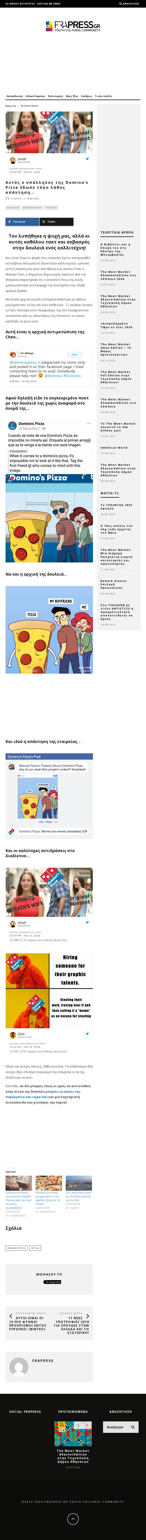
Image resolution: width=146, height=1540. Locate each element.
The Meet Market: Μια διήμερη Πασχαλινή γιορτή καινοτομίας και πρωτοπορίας (117, 557)
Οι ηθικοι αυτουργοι (20, 3)
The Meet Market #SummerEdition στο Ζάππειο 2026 (118, 275)
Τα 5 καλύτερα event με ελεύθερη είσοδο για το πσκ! (78, 1196)
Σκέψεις (86, 96)
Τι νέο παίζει (103, 96)
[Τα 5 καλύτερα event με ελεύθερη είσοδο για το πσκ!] (79, 1183)
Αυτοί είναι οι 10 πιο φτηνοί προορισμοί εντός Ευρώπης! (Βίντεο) (28, 1323)
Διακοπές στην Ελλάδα (22, 11)
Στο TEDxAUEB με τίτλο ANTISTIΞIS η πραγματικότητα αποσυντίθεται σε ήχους (117, 612)
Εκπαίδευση (15, 96)
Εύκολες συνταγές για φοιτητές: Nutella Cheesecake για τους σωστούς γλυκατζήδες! (18, 1200)
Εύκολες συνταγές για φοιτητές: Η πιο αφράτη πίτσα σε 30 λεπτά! (48, 1198)
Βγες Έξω (72, 96)
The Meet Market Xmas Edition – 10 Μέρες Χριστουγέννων (116, 349)
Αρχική (11, 105)
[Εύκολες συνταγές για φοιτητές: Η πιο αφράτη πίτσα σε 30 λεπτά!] (49, 1183)
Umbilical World (114, 447)
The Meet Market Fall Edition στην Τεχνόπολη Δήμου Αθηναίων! (116, 377)
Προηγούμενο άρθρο (31, 1313)
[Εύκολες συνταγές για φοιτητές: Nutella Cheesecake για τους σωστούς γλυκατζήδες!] (19, 1183)
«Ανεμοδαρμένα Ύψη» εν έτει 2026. (117, 325)
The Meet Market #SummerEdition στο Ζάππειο (118, 403)
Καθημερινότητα (32, 207)
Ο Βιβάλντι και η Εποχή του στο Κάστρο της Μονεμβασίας (115, 250)
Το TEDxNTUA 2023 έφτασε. (117, 506)
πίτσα (35, 1248)
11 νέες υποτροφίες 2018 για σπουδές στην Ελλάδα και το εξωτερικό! (71, 1325)
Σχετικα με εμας (49, 3)
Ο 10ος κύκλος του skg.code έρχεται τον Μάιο (117, 529)
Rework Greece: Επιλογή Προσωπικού (114, 584)
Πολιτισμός (55, 96)
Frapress (16, 198)
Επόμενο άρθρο (71, 1313)
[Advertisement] (73, 63)
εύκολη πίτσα (16, 1248)
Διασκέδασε (13, 207)
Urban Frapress (35, 96)
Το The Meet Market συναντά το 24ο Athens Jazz (118, 427)
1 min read (51, 207)
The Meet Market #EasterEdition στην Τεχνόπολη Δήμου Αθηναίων (118, 301)
